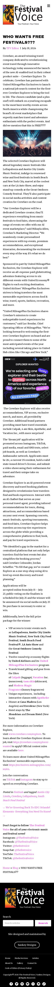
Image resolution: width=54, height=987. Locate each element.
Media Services (21, 958)
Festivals (18, 792)
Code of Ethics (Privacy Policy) (18, 968)
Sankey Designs (27, 944)
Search (7, 916)
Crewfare (16, 796)
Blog (15, 867)
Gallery (20, 963)
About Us (9, 963)
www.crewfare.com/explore (25, 734)
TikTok (10, 779)
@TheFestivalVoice (27, 837)
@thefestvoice (21, 845)
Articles (35, 958)
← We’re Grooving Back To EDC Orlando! (26, 807)
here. (21, 750)
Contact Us (32, 963)
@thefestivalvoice (23, 858)
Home (6, 867)
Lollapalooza (29, 796)
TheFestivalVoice (24, 854)
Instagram (27, 779)
